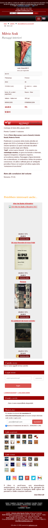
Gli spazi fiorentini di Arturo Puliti (23, 243)
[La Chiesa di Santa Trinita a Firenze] (6, 436)
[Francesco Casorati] (6, 464)
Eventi (40, 503)
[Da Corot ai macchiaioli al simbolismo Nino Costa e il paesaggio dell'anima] (18, 459)
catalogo (12, 23)
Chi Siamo (20, 503)
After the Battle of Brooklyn (23, 204)
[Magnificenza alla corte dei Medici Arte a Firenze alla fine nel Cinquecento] (6, 447)
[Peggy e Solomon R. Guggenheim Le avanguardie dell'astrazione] (36, 464)
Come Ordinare (17, 504)
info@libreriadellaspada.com (24, 521)
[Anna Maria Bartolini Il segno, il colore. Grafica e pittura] (6, 459)
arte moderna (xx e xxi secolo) (26, 23)
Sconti (28, 507)
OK (33, 6)
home (5, 23)
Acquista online (24, 238)
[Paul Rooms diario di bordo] (6, 470)
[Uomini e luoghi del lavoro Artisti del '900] (12, 459)
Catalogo (13, 503)
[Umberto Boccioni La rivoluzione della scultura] (6, 442)
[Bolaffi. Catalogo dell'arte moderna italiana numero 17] (36, 459)
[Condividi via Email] (40, 478)
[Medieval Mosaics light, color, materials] (24, 442)
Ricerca (8, 504)
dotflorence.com (33, 525)
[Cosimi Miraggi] (12, 470)
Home (7, 503)
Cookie (39, 504)
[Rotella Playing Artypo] (24, 464)
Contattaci (21, 507)
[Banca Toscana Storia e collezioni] (24, 436)
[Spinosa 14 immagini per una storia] (12, 464)
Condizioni (27, 503)
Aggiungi (29, 123)
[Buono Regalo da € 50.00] (36, 436)
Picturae (23, 282)
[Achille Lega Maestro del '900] (30, 436)
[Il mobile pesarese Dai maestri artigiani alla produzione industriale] (18, 442)
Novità (34, 504)
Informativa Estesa (23, 6)
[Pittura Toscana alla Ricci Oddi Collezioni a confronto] (12, 447)
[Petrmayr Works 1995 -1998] (18, 464)
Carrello (34, 503)
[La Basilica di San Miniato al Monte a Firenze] (30, 442)
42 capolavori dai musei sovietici (23, 321)
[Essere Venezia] (18, 436)
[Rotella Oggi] (30, 464)
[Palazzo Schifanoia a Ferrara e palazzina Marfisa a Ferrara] (24, 459)
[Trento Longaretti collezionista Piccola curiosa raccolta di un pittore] (30, 459)
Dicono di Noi (27, 504)
